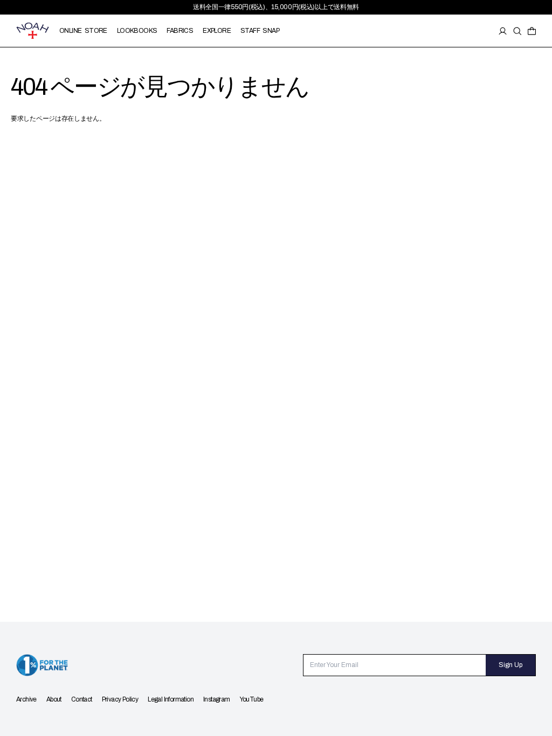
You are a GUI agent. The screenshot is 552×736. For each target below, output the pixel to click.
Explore (217, 30)
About (53, 699)
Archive (26, 699)
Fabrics (180, 30)
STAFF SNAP (259, 30)
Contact (81, 699)
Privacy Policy (120, 699)
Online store (83, 30)
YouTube (252, 699)
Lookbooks (137, 30)
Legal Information (171, 699)
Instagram (216, 699)
